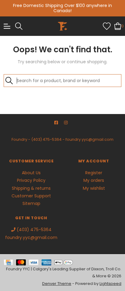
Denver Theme (56, 283)
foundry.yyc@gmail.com (89, 139)
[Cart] (117, 26)
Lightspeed (110, 283)
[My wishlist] (107, 26)
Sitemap (31, 203)
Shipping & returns (31, 188)
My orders (93, 180)
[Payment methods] (10, 262)
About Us (31, 173)
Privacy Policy (31, 180)
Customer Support (31, 196)
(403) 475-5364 (46, 139)
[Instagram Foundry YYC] (66, 122)
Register (93, 173)
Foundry (19, 139)
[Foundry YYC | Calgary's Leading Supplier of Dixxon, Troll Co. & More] (62, 26)
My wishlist (94, 188)
